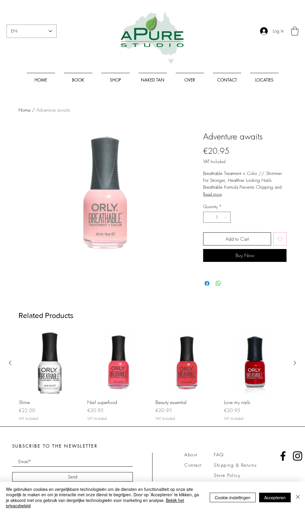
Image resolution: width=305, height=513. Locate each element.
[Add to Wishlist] (280, 238)
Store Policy (227, 475)
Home (24, 110)
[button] (294, 31)
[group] (152, 376)
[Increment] (226, 217)
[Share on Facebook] (207, 283)
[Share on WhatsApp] (218, 283)
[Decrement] (207, 217)
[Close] (297, 497)
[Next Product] (294, 362)
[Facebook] (283, 456)
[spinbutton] (216, 217)
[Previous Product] (10, 362)
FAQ (219, 455)
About (190, 455)
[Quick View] (50, 363)
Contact (193, 465)
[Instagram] (297, 456)
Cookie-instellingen (232, 497)
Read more (212, 194)
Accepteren (275, 497)
